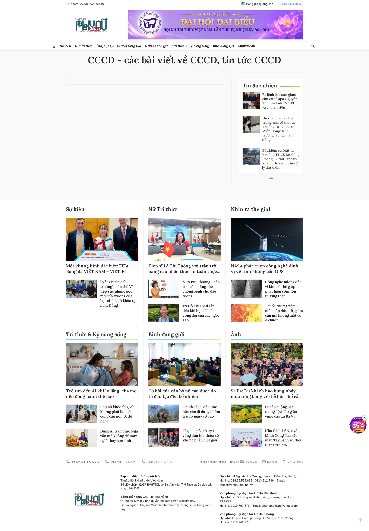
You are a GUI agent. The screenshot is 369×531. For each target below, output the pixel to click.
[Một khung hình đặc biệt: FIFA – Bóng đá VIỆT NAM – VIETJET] (102, 239)
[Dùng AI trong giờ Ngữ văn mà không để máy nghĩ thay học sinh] (81, 438)
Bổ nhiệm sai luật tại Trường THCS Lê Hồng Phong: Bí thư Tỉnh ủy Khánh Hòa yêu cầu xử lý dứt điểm (281, 159)
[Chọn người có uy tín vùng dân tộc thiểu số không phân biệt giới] (163, 437)
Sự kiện (65, 46)
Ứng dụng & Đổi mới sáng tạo (119, 46)
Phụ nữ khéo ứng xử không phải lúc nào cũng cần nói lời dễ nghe (116, 414)
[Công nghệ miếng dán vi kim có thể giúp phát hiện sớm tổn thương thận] (246, 289)
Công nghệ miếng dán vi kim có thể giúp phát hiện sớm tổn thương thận (283, 289)
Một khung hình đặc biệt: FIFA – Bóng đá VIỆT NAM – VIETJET (99, 268)
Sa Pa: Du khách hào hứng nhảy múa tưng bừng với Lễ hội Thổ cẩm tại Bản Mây (266, 396)
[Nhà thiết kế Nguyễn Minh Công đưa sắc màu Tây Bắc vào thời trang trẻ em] (246, 437)
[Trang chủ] (54, 46)
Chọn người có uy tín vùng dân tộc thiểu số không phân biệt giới (201, 435)
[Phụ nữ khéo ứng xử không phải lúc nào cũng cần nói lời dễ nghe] (81, 414)
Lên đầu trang (294, 462)
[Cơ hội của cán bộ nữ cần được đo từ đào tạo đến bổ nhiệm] (184, 364)
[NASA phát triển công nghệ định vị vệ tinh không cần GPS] (267, 239)
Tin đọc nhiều (260, 85)
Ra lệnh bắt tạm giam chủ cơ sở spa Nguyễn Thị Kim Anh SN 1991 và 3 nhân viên (279, 100)
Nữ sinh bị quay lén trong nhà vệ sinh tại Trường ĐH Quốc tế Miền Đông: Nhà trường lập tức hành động (279, 129)
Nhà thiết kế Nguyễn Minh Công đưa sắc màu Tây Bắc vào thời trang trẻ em (283, 437)
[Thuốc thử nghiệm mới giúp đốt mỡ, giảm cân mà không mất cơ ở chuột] (246, 313)
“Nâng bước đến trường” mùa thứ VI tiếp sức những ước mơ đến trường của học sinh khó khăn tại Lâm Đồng (118, 294)
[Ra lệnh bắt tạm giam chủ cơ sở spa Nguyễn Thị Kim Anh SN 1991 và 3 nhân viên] (251, 100)
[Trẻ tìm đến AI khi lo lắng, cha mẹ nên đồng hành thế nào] (102, 364)
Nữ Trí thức (83, 46)
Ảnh (236, 334)
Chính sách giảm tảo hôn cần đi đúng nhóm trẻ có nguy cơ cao (201, 412)
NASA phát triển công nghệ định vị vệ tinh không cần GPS (264, 268)
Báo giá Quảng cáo (244, 462)
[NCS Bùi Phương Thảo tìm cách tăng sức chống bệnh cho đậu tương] (163, 289)
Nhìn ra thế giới (156, 46)
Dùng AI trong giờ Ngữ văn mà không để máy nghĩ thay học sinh (119, 436)
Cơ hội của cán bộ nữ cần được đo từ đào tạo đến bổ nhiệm (182, 393)
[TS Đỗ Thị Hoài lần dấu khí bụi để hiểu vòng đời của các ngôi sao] (163, 313)
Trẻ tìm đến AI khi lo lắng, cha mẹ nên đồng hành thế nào (101, 393)
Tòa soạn (272, 462)
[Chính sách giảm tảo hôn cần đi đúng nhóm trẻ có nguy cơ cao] (163, 414)
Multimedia (247, 46)
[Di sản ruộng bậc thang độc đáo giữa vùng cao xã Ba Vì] (246, 414)
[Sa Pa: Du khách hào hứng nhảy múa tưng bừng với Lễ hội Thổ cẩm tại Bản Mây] (267, 364)
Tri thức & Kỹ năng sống (190, 46)
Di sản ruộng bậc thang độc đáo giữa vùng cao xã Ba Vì (281, 412)
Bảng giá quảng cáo (259, 4)
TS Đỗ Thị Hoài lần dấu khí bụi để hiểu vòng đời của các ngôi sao (201, 313)
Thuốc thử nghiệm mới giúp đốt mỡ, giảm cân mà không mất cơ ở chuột (284, 313)
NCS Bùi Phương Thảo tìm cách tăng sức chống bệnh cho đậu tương (201, 289)
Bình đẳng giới (223, 46)
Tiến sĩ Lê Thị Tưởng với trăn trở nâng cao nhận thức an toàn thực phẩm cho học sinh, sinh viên (182, 271)
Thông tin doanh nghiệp (212, 461)
